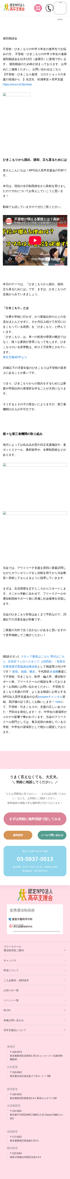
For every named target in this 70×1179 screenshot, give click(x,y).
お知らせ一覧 (11, 990)
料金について (11, 970)
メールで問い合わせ (52, 835)
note (58, 701)
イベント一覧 (11, 1000)
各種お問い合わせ (14, 1020)
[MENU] (60, 8)
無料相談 (38, 8)
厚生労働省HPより (15, 357)
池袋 (24, 671)
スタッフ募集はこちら (35, 656)
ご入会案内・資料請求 (16, 980)
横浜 (32, 671)
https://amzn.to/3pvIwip (17, 84)
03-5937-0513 (35, 859)
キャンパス (10, 960)
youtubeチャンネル (50, 696)
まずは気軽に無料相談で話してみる (35, 819)
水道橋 (54, 671)
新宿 (15, 671)
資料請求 (18, 835)
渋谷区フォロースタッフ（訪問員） (31, 661)
